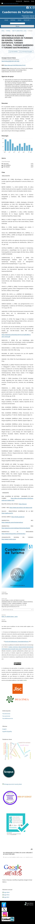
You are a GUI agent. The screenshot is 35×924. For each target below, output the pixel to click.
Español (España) (7, 731)
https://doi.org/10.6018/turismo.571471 (15, 65)
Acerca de (27, 20)
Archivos (13, 20)
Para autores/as (6, 716)
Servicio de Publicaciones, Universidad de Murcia (16, 641)
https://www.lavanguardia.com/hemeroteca (13, 533)
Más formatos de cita (8, 609)
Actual (6, 20)
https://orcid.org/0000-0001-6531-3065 (10, 61)
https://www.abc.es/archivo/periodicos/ (12, 522)
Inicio (3, 30)
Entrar (32, 1)
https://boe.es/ (23, 504)
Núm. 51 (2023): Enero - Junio (19, 30)
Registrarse (26, 1)
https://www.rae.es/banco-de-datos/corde (20, 507)
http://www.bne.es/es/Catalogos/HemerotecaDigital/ (16, 528)
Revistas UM (19, 1)
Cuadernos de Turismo (17, 12)
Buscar (17, 26)
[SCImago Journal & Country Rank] (12, 784)
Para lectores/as (6, 713)
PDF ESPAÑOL (14, 51)
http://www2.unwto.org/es (9, 539)
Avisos (19, 20)
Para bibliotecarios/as (7, 718)
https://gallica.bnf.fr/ (7, 513)
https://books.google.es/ (17, 517)
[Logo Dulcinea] (17, 699)
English (4, 729)
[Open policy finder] (17, 688)
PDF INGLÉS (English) (27, 51)
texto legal (18, 649)
